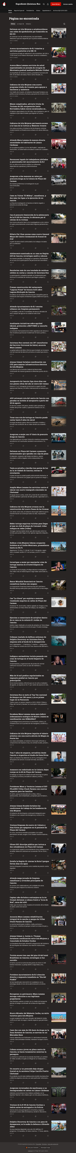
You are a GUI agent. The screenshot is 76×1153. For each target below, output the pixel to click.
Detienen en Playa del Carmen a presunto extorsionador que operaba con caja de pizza (29, 452)
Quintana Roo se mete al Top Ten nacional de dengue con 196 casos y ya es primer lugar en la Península (28, 697)
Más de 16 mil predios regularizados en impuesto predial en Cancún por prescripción (27, 678)
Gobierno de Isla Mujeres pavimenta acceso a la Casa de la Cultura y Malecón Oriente (29, 124)
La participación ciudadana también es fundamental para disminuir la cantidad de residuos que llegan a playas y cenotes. (28, 276)
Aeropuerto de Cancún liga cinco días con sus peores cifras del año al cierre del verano (29, 382)
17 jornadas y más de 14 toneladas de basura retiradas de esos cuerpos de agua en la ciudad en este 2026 (28, 312)
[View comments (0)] (23, 43)
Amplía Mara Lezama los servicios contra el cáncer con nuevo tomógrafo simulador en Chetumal (29, 489)
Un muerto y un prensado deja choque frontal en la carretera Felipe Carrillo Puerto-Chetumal (29, 1071)
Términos (44, 1144)
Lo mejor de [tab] (20, 24)
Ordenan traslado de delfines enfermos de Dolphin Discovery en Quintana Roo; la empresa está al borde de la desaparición (28, 639)
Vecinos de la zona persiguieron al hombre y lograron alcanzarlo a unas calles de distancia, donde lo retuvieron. (28, 1111)
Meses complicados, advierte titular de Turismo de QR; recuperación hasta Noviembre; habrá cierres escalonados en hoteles (27, 106)
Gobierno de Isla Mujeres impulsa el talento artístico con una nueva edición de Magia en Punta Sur (29, 735)
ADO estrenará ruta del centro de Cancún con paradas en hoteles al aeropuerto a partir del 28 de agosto (29, 400)
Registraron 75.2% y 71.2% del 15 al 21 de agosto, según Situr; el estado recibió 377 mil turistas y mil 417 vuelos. (28, 551)
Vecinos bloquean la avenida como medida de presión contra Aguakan (29, 867)
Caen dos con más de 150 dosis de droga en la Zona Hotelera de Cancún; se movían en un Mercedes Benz (29, 1032)
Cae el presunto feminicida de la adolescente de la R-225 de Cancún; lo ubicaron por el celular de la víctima (29, 217)
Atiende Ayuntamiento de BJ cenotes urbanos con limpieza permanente (26, 307)
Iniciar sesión (68, 4)
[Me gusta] (11, 43)
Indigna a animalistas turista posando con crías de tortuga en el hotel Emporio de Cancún (28, 658)
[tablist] (21, 24)
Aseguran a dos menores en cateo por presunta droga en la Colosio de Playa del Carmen (28, 178)
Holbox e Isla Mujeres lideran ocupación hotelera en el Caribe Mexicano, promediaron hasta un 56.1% (29, 545)
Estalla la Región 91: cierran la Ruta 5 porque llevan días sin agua (29, 862)
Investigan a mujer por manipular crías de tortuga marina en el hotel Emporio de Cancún (28, 564)
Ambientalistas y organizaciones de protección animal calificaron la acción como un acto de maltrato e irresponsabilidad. (27, 664)
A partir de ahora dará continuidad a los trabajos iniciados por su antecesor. (28, 242)
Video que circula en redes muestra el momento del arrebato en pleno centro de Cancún (29, 906)
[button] (10, 10)
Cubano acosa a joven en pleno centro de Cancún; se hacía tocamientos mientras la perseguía (28, 1051)
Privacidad (38, 1144)
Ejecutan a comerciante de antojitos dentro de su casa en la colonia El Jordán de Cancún (28, 620)
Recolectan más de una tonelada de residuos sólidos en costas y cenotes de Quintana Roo (29, 271)
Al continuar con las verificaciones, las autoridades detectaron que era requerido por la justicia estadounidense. (29, 37)
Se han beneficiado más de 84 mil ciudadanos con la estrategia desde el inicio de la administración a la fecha (27, 983)
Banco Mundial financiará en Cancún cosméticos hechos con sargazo (26, 582)
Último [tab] (13, 24)
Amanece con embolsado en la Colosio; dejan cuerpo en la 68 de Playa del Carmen (29, 770)
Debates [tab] (28, 24)
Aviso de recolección (53, 1144)
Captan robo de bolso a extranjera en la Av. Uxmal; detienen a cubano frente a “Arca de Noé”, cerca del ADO (29, 899)
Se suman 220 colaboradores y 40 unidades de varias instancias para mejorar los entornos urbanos (27, 886)
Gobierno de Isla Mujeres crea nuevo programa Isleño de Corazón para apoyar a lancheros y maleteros (28, 87)
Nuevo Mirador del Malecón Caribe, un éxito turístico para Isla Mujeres (29, 1014)
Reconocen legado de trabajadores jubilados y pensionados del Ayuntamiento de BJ (29, 160)
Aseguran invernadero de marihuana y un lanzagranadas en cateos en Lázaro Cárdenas (29, 1089)
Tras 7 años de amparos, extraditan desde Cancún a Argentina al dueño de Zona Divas (29, 754)
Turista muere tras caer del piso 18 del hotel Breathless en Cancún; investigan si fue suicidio (29, 957)
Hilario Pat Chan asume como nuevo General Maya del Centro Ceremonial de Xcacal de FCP (29, 236)
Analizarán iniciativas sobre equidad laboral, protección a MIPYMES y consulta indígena (28, 325)
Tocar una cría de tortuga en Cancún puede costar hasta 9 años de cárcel (29, 418)
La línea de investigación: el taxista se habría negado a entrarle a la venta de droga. (27, 204)
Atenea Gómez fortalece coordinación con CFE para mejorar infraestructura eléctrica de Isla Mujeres (28, 364)
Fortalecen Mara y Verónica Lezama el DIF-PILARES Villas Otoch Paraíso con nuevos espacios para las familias (29, 788)
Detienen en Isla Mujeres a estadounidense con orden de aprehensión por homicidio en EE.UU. (29, 31)
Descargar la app (45, 1147)
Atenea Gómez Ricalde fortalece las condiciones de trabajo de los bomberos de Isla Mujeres (28, 808)
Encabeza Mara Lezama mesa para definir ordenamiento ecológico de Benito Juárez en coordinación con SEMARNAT (29, 716)
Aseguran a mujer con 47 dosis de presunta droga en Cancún (29, 435)
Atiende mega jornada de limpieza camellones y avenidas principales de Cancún (26, 880)
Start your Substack (33, 1147)
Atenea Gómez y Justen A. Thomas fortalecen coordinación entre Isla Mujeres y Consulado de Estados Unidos (29, 938)
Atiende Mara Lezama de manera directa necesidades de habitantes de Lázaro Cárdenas (27, 142)
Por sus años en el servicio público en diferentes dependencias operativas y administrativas (25, 165)
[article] (38, 36)
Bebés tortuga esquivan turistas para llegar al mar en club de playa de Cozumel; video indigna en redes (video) (29, 526)
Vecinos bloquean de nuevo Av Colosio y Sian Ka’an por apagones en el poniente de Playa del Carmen (28, 827)
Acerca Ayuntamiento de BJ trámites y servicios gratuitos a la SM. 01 (27, 49)
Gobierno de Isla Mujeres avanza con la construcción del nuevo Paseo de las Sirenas (29, 508)
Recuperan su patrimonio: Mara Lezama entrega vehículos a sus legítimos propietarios (27, 996)
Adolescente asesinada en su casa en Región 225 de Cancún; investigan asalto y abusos (29, 254)
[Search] (44, 4)
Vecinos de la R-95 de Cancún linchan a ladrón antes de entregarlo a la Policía (27, 1106)
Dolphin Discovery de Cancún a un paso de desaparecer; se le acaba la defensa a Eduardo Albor (29, 1124)
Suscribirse (56, 4)
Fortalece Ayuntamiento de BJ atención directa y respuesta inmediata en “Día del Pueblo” (28, 977)
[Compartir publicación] (48, 4)
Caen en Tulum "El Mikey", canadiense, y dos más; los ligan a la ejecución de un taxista (28, 198)
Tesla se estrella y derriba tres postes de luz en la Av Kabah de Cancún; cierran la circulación (29, 470)
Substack (30, 1151)
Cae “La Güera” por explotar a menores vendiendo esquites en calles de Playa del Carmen (28, 600)
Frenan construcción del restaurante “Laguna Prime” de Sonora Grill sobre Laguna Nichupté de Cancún (26, 289)
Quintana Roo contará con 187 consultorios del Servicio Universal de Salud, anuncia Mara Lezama (29, 345)
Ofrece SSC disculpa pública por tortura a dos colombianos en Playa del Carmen (28, 845)
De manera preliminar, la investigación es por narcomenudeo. (24, 184)
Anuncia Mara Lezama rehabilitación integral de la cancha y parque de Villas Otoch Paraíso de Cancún (27, 919)
